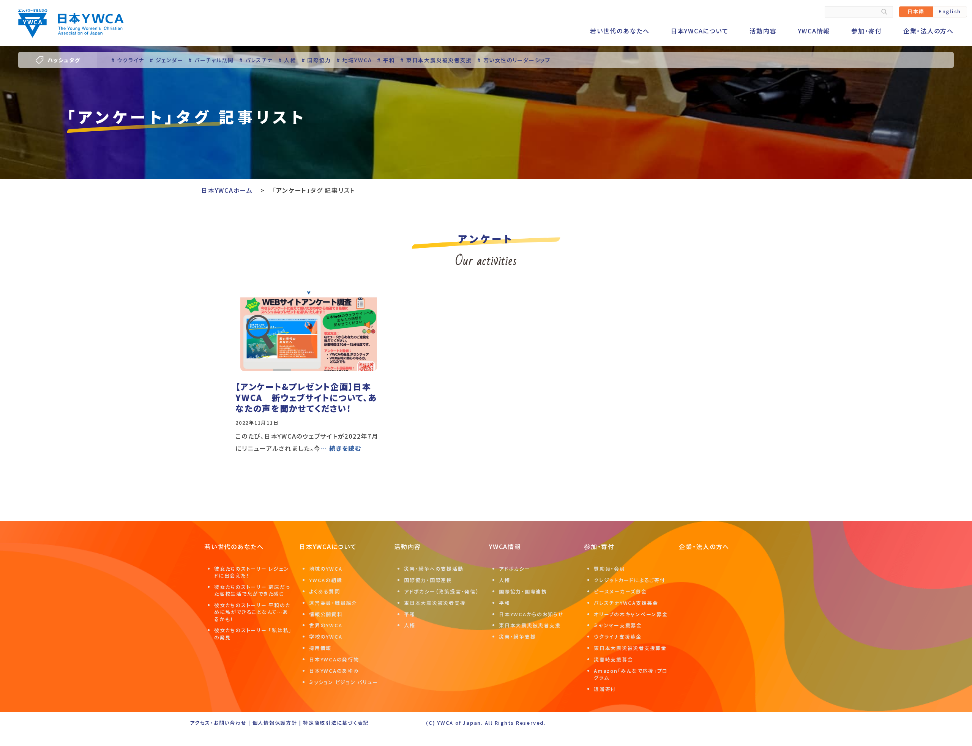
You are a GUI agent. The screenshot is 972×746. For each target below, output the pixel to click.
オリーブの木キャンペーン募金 (631, 614)
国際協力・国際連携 (428, 580)
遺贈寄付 (605, 688)
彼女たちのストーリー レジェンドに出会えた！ (251, 572)
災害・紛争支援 (517, 636)
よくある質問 (324, 591)
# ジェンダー (166, 60)
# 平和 (386, 60)
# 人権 (287, 60)
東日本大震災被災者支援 (434, 602)
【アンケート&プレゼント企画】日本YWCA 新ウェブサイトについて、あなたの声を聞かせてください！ (306, 397)
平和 (409, 614)
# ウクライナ (127, 60)
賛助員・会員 (609, 568)
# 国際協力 (316, 60)
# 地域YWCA (354, 60)
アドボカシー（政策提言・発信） (441, 591)
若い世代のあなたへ (620, 30)
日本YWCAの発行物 (334, 659)
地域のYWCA (325, 568)
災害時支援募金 (613, 659)
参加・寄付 (866, 30)
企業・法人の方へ (928, 30)
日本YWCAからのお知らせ (531, 614)
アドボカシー (514, 568)
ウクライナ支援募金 (618, 636)
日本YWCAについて (700, 30)
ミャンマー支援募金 (618, 625)
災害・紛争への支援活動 (433, 568)
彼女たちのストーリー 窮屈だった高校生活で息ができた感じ (252, 590)
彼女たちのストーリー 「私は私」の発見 (253, 633)
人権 (409, 625)
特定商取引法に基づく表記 (336, 722)
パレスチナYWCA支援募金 (626, 602)
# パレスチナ (256, 60)
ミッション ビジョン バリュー (343, 682)
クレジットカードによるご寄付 (630, 580)
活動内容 (763, 30)
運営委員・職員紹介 (333, 602)
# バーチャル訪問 (211, 60)
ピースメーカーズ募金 (620, 591)
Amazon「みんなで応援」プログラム (631, 674)
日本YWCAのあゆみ (334, 670)
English (950, 11)
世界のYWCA (325, 625)
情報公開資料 (326, 614)
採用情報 (320, 648)
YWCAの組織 (325, 580)
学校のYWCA (325, 636)
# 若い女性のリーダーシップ (514, 60)
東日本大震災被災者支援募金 (630, 648)
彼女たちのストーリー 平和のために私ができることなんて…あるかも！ (252, 611)
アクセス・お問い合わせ (218, 722)
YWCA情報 (814, 30)
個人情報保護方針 (274, 722)
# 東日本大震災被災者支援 (436, 60)
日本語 (915, 11)
